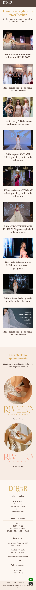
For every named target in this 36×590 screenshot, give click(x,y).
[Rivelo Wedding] (18, 407)
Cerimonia (18, 504)
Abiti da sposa (18, 501)
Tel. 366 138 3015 (18, 550)
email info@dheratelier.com (18, 556)
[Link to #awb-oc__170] (31, 3)
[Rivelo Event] (18, 454)
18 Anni (18, 509)
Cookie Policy (18, 573)
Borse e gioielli (18, 511)
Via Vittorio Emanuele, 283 (18, 543)
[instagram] (20, 560)
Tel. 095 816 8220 (18, 552)
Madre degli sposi (18, 506)
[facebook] (16, 560)
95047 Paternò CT (18, 545)
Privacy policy (18, 570)
